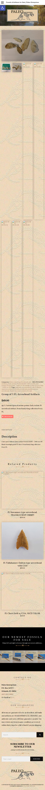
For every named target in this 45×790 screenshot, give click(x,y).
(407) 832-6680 (7, 694)
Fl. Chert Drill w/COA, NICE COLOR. (22, 613)
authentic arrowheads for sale (25, 387)
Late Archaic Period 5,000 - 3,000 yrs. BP (20, 384)
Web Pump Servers (29, 786)
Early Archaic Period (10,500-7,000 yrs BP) (21, 384)
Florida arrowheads (20, 389)
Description (7, 430)
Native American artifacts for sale (21, 391)
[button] (2, 8)
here (12, 697)
